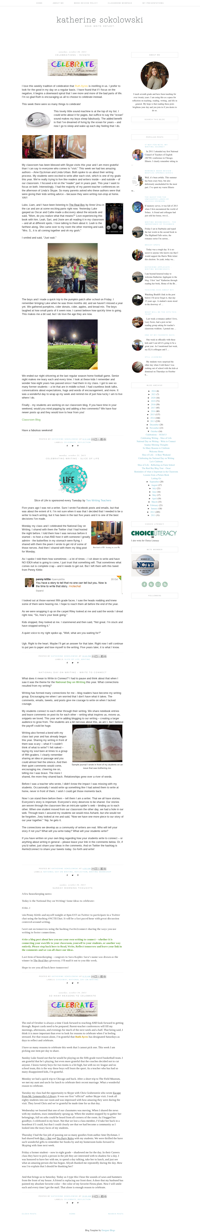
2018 (153, 404)
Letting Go (156, 478)
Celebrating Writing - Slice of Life (73, 458)
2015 (152, 414)
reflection (84, 442)
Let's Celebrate (156, 461)
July (154, 488)
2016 (153, 411)
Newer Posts (115, 1214)
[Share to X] (98, 439)
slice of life (72, 659)
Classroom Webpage (120, 3)
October (154, 431)
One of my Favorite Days (160, 335)
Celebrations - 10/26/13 (72, 55)
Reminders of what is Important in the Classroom (156, 471)
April (154, 498)
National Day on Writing (58, 872)
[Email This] (92, 439)
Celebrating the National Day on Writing (156, 458)
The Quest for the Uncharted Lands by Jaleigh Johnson (157, 199)
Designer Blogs (108, 1230)
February (154, 505)
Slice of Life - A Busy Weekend (156, 454)
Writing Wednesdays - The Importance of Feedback (160, 223)
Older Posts (29, 1214)
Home (39, 3)
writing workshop (100, 872)
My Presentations (153, 3)
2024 (153, 390)
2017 (153, 407)
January (154, 508)
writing (85, 659)
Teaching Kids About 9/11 (159, 290)
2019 (153, 400)
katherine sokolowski (100, 20)
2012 (152, 511)
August (154, 485)
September (154, 481)
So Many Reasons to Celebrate (72, 996)
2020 (153, 397)
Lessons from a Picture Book (156, 474)
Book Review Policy (86, 3)
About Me (58, 3)
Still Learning (153, 357)
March (154, 501)
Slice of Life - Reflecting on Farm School (156, 464)
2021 (153, 394)
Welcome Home (156, 451)
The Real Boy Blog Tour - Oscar (156, 468)
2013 (152, 421)
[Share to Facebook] (101, 439)
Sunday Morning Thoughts (73, 888)
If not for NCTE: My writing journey (156, 146)
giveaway (62, 980)
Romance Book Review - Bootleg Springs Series (159, 172)
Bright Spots (152, 245)
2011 (153, 515)
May (154, 495)
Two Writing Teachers (98, 500)
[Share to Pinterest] (104, 439)
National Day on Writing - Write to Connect (73, 672)
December (154, 424)
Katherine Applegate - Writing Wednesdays (158, 268)
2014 (152, 417)
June (154, 491)
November (154, 427)
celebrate (70, 442)
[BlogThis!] (95, 439)
